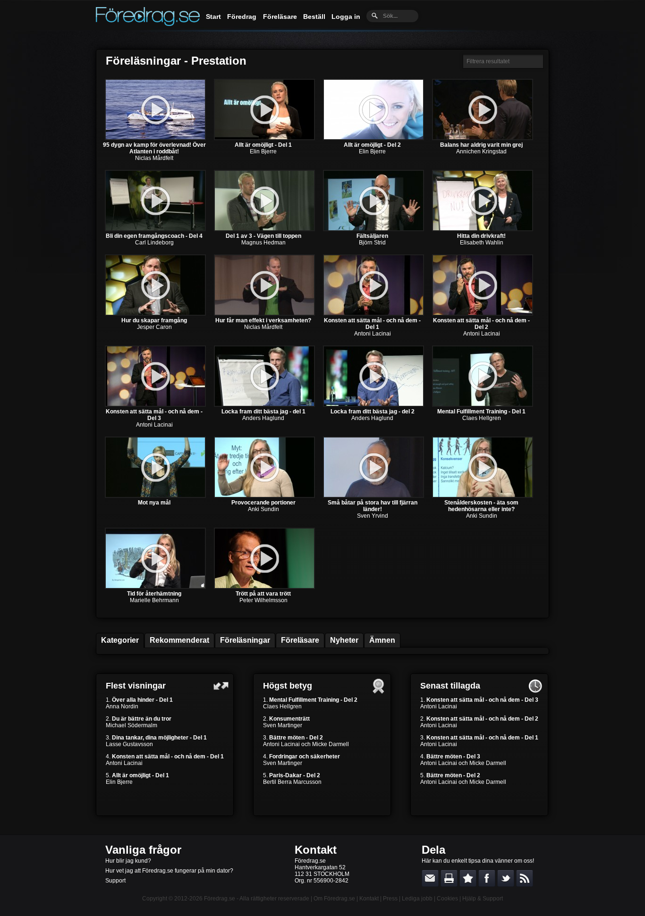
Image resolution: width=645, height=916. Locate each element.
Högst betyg (287, 685)
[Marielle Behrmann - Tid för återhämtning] (155, 587)
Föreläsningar (245, 640)
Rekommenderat (179, 640)
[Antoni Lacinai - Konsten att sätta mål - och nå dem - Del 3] (155, 405)
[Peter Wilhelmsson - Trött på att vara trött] (264, 587)
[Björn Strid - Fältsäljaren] (373, 229)
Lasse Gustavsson (129, 744)
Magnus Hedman (263, 242)
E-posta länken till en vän (430, 878)
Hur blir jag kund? (128, 860)
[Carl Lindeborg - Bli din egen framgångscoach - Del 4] (155, 229)
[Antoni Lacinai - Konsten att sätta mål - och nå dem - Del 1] (373, 314)
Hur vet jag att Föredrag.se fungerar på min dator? (169, 870)
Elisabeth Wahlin (481, 242)
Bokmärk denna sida (467, 878)
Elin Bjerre (263, 151)
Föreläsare (280, 16)
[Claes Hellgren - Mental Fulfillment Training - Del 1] (482, 405)
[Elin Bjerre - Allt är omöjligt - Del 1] (264, 138)
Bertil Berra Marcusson (292, 782)
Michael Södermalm (131, 725)
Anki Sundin (263, 509)
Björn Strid (372, 242)
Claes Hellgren (481, 418)
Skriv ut (449, 878)
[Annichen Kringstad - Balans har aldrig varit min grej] (482, 138)
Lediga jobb (417, 898)
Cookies (447, 898)
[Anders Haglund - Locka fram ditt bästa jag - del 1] (264, 405)
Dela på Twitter (505, 878)
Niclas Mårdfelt (154, 158)
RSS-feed (524, 878)
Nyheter (344, 640)
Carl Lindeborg (154, 242)
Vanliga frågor (143, 849)
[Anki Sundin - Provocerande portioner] (264, 496)
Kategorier (120, 640)
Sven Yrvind (372, 516)
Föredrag (241, 16)
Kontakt (316, 849)
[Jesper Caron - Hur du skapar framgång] (155, 314)
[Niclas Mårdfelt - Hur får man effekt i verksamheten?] (264, 314)
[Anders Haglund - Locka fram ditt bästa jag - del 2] (373, 405)
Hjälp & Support (482, 898)
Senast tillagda (450, 685)
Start (213, 16)
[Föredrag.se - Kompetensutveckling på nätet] (148, 23)
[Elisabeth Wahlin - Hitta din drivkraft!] (482, 229)
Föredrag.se (219, 898)
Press (390, 898)
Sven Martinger (282, 725)
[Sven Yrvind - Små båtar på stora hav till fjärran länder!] (373, 496)
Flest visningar (136, 685)
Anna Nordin (122, 706)
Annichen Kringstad (481, 151)
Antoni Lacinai (372, 333)
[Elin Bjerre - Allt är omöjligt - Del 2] (373, 138)
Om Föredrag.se (334, 898)
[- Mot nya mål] (155, 496)
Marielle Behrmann (154, 600)
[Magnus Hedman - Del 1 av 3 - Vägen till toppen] (264, 229)
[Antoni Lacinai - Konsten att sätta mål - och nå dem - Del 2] (482, 314)
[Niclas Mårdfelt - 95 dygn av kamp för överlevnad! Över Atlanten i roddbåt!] (155, 138)
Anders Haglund (263, 418)
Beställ (314, 16)
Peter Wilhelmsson (263, 600)
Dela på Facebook (486, 878)
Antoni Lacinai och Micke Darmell (306, 744)
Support (115, 880)
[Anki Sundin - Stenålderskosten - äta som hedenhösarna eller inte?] (482, 496)
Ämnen (382, 640)
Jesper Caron (154, 327)
